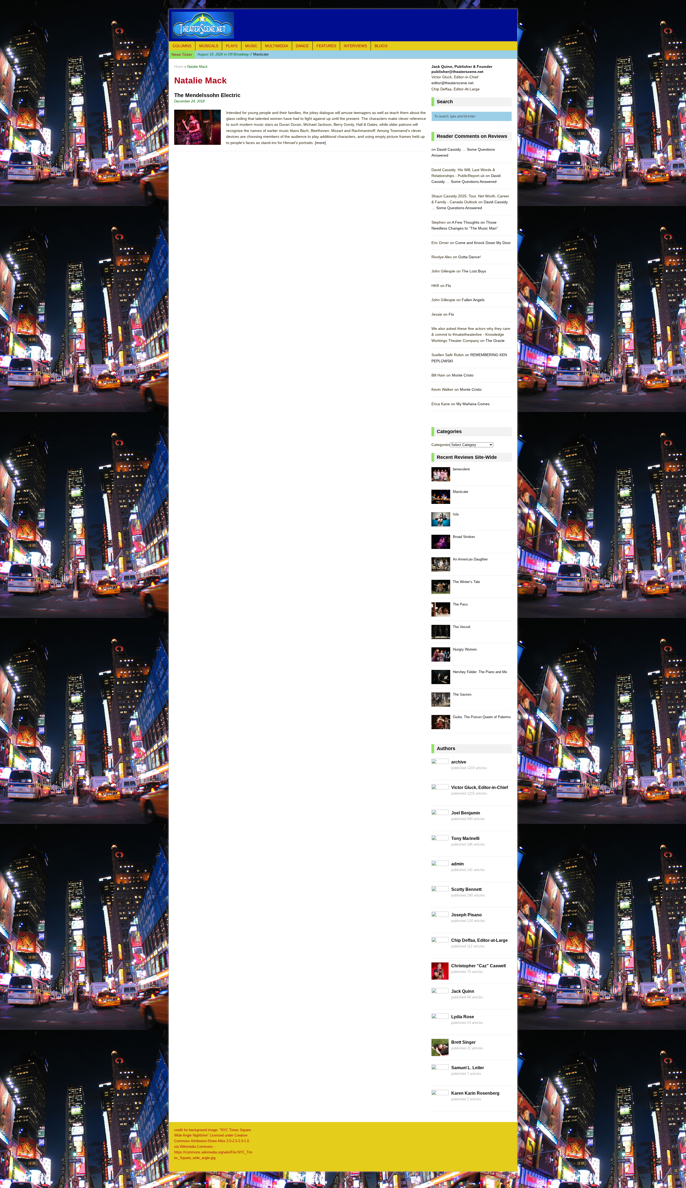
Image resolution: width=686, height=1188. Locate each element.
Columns (182, 46)
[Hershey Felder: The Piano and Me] (440, 681)
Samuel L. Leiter (467, 1067)
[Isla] (440, 523)
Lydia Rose (462, 1016)
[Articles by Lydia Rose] (440, 1027)
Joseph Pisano (466, 915)
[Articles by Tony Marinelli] (440, 849)
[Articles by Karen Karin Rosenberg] (440, 1104)
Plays (231, 46)
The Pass (460, 604)
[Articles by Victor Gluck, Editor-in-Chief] (440, 798)
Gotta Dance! (469, 257)
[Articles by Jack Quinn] (440, 1002)
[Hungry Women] (440, 658)
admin (457, 864)
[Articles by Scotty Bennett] (440, 900)
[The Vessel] (440, 636)
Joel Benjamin (465, 813)
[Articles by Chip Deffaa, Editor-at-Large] (440, 951)
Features (326, 46)
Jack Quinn (462, 991)
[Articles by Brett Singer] (440, 1053)
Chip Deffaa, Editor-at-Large (479, 940)
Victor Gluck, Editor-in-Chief (479, 787)
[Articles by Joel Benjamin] (440, 823)
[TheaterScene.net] (343, 25)
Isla (226, 54)
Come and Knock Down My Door (483, 243)
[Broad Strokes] (440, 546)
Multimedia (276, 46)
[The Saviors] (440, 704)
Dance (302, 46)
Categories (440, 444)
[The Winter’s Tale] (440, 591)
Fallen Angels (473, 300)
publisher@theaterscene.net (457, 71)
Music (251, 46)
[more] (320, 143)
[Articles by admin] (440, 874)
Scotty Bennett (466, 889)
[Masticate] (440, 501)
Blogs (381, 46)
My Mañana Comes (473, 404)
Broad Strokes (464, 537)
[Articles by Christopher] (440, 976)
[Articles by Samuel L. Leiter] (440, 1078)
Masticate (460, 492)
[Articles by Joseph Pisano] (440, 925)
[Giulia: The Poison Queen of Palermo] (440, 726)
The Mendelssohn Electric (207, 95)
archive (458, 762)
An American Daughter (470, 559)
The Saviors (462, 694)
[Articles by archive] (440, 772)
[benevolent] (440, 478)
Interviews (355, 46)
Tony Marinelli (465, 838)
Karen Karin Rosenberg (475, 1093)
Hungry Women (465, 649)
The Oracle (495, 340)
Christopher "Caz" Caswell (478, 966)
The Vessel (461, 627)
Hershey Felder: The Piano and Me (480, 672)
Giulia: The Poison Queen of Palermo (482, 717)
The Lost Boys (474, 271)
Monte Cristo (463, 375)
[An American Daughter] (440, 568)
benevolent (461, 469)
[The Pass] (440, 613)
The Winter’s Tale (466, 582)
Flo (448, 285)
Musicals (208, 46)
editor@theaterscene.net (452, 83)
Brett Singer (463, 1042)
